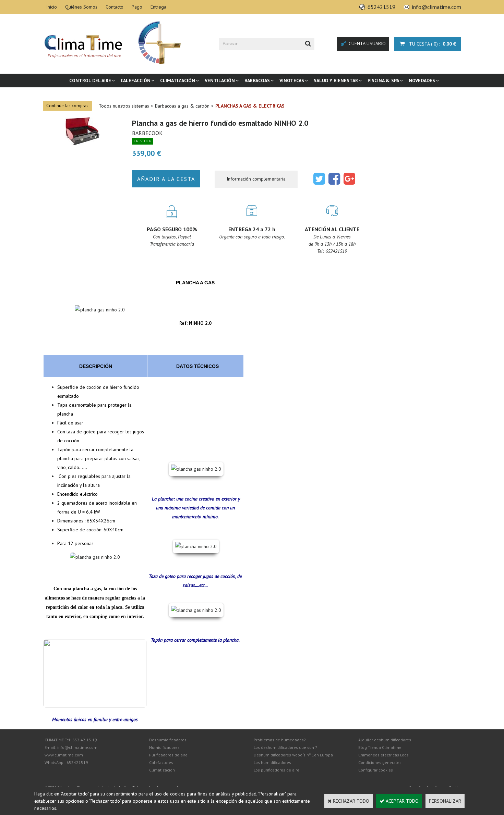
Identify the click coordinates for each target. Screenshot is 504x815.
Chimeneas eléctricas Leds (383, 754)
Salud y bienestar (336, 80)
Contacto (114, 7)
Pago (137, 7)
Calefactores (161, 762)
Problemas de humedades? (280, 739)
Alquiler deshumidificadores (384, 739)
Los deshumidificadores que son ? (285, 747)
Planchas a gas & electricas (250, 106)
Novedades (422, 80)
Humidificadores (164, 747)
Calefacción (136, 80)
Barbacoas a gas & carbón (182, 106)
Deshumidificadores (168, 739)
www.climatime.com (64, 754)
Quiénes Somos (81, 7)
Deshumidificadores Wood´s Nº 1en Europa (293, 754)
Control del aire (90, 80)
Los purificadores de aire (276, 770)
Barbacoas (257, 80)
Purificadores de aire (168, 754)
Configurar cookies (375, 770)
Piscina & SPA (383, 80)
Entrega (158, 7)
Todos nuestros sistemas (124, 106)
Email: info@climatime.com (71, 747)
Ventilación (220, 80)
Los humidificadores (272, 762)
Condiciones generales (379, 762)
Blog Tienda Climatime (379, 747)
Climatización (177, 80)
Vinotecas (291, 80)
